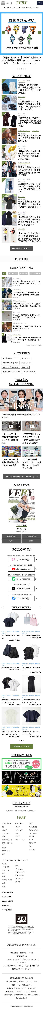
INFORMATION (21, 956)
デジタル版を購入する (31, 536)
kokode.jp (8, 994)
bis (19, 985)
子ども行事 (32, 843)
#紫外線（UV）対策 (32, 8)
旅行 (3, 873)
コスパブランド (7, 840)
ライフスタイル (7, 860)
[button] (3, 32)
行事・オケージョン (8, 843)
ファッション (6, 823)
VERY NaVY (6, 905)
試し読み (11, 541)
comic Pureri (9, 991)
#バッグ (25, 367)
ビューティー (19, 823)
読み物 (18, 882)
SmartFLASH (20, 988)
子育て (30, 823)
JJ (7, 982)
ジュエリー (5, 833)
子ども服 (31, 836)
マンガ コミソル (22, 991)
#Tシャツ (22, 8)
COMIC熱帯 (32, 988)
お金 (3, 883)
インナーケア (20, 840)
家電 (3, 886)
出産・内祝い (33, 833)
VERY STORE (20, 607)
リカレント (19, 878)
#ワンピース (26, 363)
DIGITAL (23, 953)
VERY (21, 982)
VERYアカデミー (21, 872)
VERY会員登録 (7, 910)
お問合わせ (36, 966)
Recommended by (31, 345)
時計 (3, 854)
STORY (28, 982)
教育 (30, 846)
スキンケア (19, 830)
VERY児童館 (33, 827)
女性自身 (10, 988)
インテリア (5, 867)
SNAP (4, 847)
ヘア (17, 833)
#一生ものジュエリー (11, 8)
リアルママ (32, 849)
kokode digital (21, 998)
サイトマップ (21, 962)
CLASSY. (13, 982)
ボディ (18, 836)
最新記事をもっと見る (20, 249)
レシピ (4, 864)
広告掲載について (9, 966)
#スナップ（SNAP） (11, 367)
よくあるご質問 (23, 966)
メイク (18, 827)
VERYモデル (20, 875)
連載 (17, 865)
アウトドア (5, 870)
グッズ (31, 840)
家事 (3, 876)
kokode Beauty (19, 994)
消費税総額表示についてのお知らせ (21, 945)
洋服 (3, 836)
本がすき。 (34, 991)
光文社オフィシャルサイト (21, 969)
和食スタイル (27, 985)
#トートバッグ (29, 372)
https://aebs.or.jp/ (25, 933)
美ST (13, 985)
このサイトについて (12, 959)
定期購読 (31, 541)
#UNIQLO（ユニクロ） (12, 372)
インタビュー (20, 869)
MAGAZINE (14, 953)
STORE (31, 953)
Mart (35, 982)
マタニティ (5, 851)
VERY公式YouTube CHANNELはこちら (20, 477)
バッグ (4, 830)
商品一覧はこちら (20, 746)
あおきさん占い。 (8, 892)
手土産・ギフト (7, 880)
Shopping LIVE (7, 901)
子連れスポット (34, 830)
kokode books (33, 994)
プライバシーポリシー (30, 959)
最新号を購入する (11, 536)
